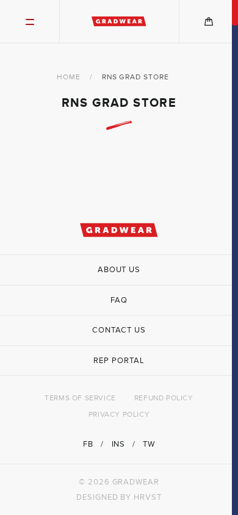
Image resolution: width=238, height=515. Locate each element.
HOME (69, 77)
